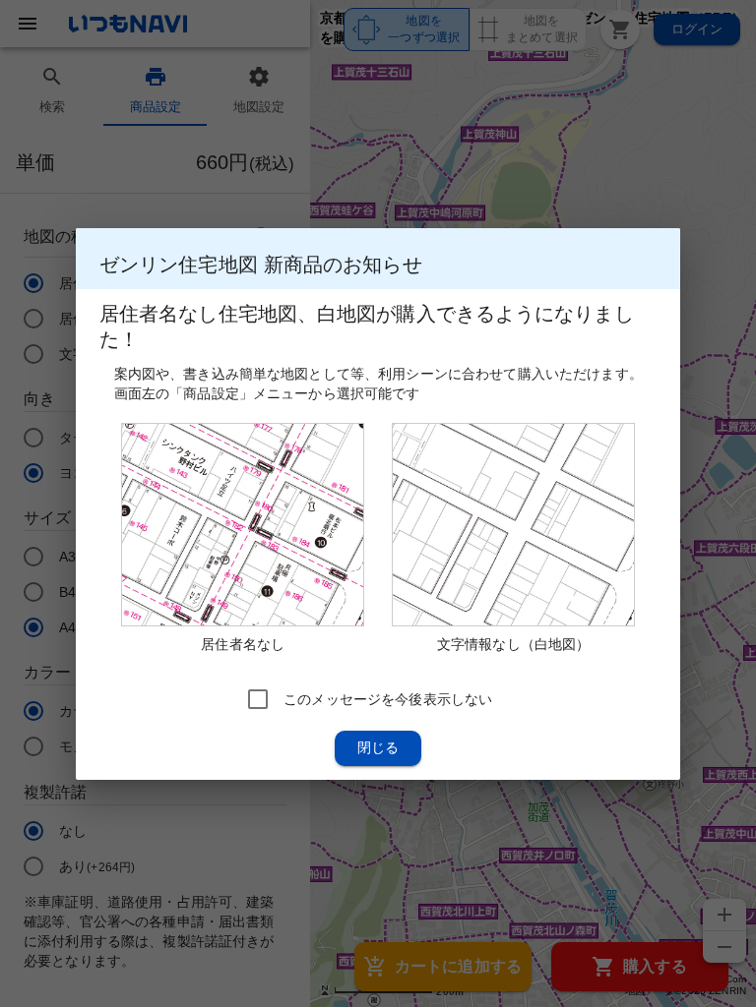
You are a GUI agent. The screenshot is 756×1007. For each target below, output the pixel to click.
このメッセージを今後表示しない (388, 698)
